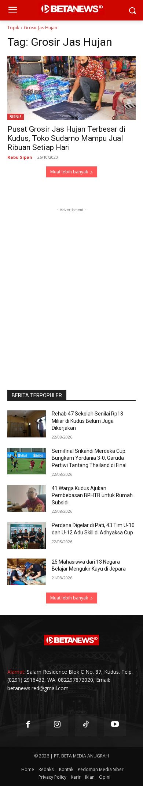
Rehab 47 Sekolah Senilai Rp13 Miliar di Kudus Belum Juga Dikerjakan (87, 421)
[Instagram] (57, 725)
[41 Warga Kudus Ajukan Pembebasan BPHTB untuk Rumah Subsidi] (26, 498)
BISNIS (16, 116)
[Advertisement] (71, 285)
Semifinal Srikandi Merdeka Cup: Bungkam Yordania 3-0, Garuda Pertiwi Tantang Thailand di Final (89, 458)
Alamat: (16, 671)
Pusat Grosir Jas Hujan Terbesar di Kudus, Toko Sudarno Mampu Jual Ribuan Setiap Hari (66, 138)
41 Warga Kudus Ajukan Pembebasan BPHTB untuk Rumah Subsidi (92, 495)
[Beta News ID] (71, 640)
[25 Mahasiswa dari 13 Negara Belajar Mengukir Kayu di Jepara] (26, 572)
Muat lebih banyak (69, 172)
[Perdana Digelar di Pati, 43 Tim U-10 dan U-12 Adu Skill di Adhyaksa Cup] (26, 535)
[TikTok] (86, 725)
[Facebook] (28, 725)
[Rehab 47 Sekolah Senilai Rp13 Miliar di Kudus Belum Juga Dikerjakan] (26, 423)
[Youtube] (115, 725)
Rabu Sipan (19, 157)
